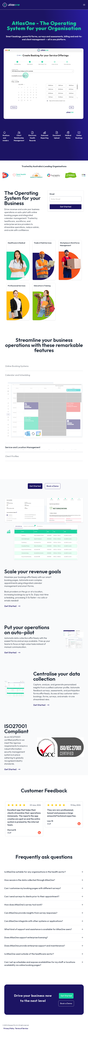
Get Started (35, 528)
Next (85, 861)
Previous (3, 861)
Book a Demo (53, 528)
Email (52, 194)
